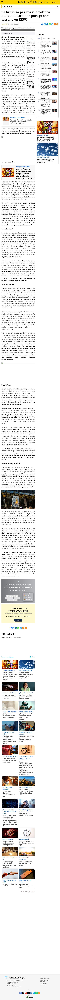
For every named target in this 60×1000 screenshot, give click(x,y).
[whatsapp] (36, 993)
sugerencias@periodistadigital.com (14, 986)
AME (58, 2)
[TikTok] (50, 2)
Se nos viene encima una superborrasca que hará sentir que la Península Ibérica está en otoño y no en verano (46, 80)
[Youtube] (47, 2)
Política (8, 7)
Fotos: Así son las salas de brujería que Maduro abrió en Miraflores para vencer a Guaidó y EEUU (30, 83)
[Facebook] (42, 24)
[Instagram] (52, 2)
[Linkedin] (47, 24)
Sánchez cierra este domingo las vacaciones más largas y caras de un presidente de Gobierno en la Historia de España (46, 66)
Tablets (15, 599)
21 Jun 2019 (10, 24)
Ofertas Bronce (28, 599)
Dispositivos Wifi (9, 598)
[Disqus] (18, 914)
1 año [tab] (54, 38)
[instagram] (31, 993)
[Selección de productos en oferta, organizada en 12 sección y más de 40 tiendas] (18, 582)
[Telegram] (52, 24)
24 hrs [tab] (39, 38)
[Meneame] (55, 24)
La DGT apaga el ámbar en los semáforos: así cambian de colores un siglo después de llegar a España (46, 52)
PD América (4, 24)
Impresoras (16, 598)
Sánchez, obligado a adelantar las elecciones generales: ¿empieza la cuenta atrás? (46, 59)
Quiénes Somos (43, 983)
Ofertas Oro (27, 595)
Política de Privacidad (44, 978)
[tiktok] (28, 993)
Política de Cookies (44, 980)
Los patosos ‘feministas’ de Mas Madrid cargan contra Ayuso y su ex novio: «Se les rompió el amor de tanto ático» (46, 73)
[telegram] (34, 993)
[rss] (39, 993)
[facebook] (20, 993)
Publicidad (42, 981)
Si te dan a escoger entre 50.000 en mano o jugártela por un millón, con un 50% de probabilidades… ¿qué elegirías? (46, 112)
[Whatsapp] (50, 24)
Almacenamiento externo (12, 596)
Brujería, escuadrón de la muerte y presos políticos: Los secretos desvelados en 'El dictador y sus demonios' (31, 60)
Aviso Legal (42, 977)
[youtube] (26, 993)
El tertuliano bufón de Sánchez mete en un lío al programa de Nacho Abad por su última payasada (46, 87)
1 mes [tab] (49, 38)
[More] (57, 24)
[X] (45, 2)
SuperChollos (28, 593)
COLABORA (18, 620)
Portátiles (10, 599)
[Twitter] (45, 24)
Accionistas (42, 985)
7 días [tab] (44, 38)
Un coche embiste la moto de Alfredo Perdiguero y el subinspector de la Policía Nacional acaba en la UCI (46, 44)
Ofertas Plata (28, 597)
